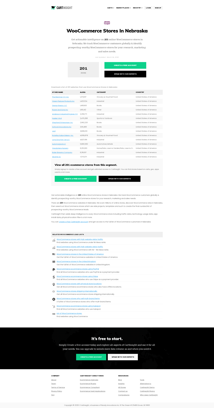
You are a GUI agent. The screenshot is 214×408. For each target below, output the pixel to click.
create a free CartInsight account (73, 222)
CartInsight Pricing (147, 391)
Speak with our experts (125, 74)
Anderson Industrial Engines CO (65, 114)
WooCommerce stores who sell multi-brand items (78, 298)
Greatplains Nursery (60, 148)
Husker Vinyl (57, 118)
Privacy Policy (56, 391)
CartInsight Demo (147, 387)
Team (53, 383)
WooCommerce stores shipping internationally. (77, 291)
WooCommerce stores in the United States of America (80, 254)
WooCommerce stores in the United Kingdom (76, 261)
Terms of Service (58, 387)
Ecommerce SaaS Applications (92, 391)
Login (148, 8)
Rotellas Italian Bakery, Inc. (62, 135)
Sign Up (158, 8)
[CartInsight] (62, 8)
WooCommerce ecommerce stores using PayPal (78, 269)
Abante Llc (56, 157)
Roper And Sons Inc (60, 110)
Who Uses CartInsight (149, 395)
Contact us (123, 391)
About (53, 380)
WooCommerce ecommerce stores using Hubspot (79, 306)
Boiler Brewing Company (62, 152)
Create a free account (125, 65)
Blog (120, 380)
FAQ (53, 395)
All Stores (122, 387)
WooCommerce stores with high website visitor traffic (80, 239)
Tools (142, 380)
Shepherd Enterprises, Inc (62, 122)
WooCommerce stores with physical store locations (79, 283)
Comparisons (123, 395)
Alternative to (145, 383)
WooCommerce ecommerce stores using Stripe (77, 276)
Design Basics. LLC (59, 105)
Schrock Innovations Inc (61, 127)
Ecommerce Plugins (88, 383)
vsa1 (54, 131)
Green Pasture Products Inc (63, 101)
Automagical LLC (59, 144)
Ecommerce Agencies (89, 380)
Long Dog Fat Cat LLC (61, 139)
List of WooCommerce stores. (69, 313)
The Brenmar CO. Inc (60, 97)
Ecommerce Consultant (90, 387)
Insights (121, 383)
